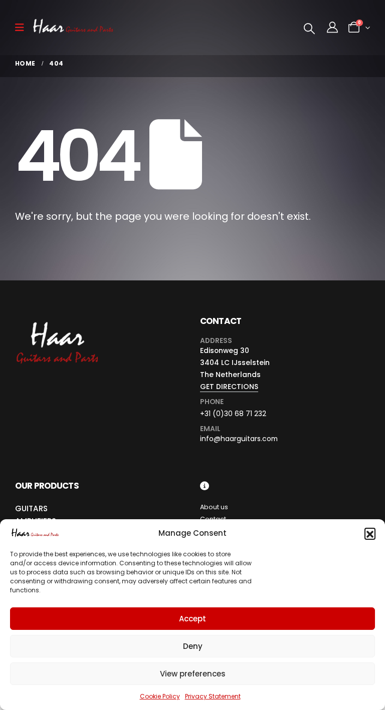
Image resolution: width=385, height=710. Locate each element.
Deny (193, 646)
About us (214, 507)
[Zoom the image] (56, 322)
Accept (192, 618)
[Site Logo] (73, 28)
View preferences (193, 673)
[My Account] (332, 28)
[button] (370, 533)
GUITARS (31, 508)
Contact (213, 519)
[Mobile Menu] (23, 27)
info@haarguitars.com (239, 439)
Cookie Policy (160, 696)
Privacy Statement (213, 696)
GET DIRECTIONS (229, 387)
